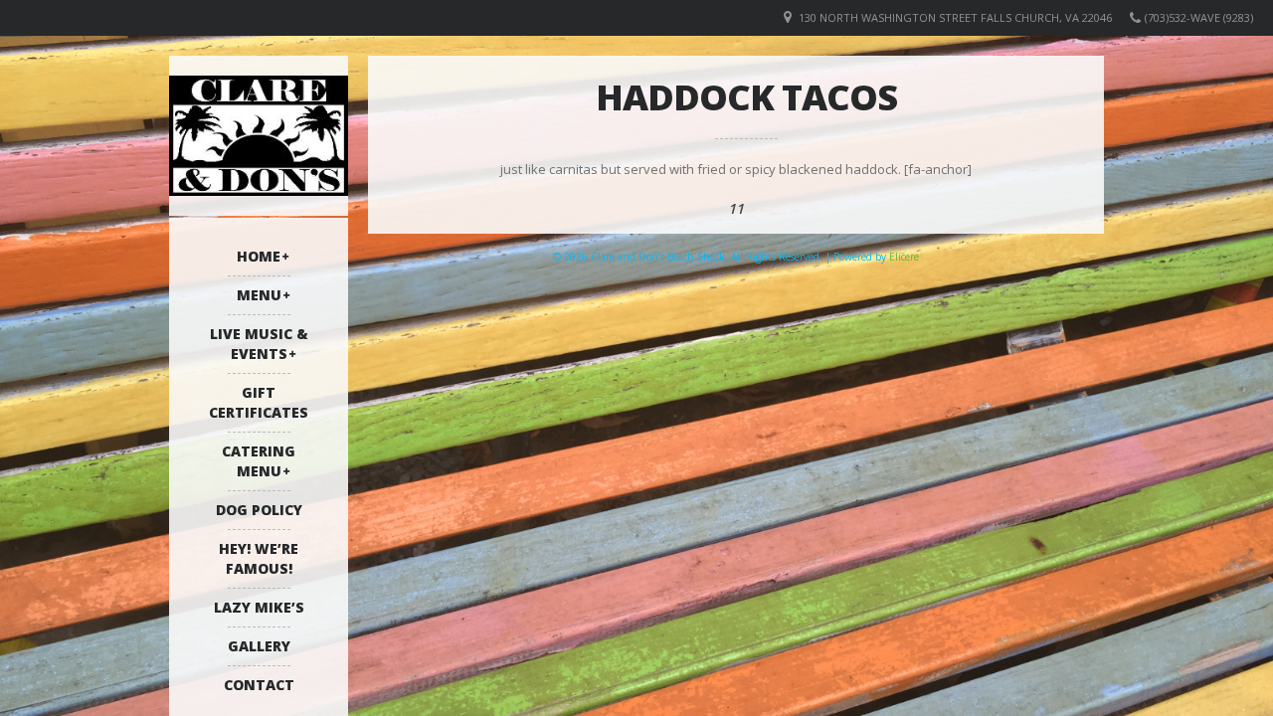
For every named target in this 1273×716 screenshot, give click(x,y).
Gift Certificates (258, 402)
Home (258, 256)
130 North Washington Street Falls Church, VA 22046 (955, 17)
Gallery (259, 645)
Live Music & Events (259, 343)
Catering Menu (258, 461)
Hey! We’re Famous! (258, 558)
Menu (259, 294)
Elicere (904, 257)
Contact (259, 684)
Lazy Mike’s (259, 607)
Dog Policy (259, 509)
